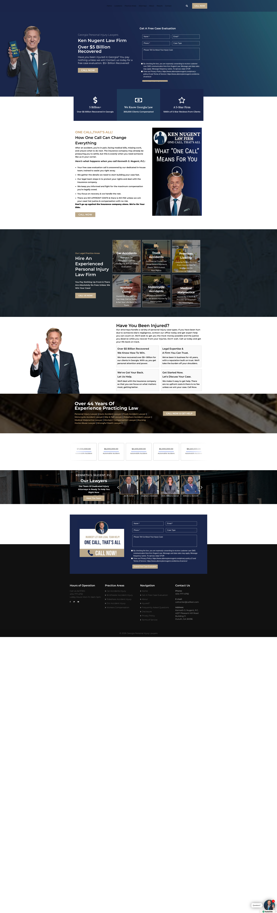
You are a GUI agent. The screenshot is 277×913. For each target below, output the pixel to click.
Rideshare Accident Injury (119, 599)
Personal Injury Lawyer (86, 414)
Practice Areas (130, 6)
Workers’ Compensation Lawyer (120, 420)
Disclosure (147, 611)
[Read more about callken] (82, 6)
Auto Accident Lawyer (110, 414)
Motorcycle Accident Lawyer (89, 417)
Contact (168, 6)
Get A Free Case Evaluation (155, 595)
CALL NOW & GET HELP (179, 413)
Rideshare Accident (133, 417)
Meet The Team (93, 498)
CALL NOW (199, 6)
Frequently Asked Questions (155, 607)
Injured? (146, 603)
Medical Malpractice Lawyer (88, 420)
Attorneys (143, 6)
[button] (177, 171)
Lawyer (147, 417)
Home (109, 6)
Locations (118, 6)
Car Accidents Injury (116, 591)
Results (160, 6)
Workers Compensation (118, 607)
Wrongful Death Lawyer (109, 423)
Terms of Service (149, 620)
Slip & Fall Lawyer (113, 417)
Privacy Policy (148, 616)
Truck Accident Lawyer (134, 414)
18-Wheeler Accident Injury (120, 595)
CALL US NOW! (85, 295)
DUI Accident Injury (116, 603)
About (151, 6)
